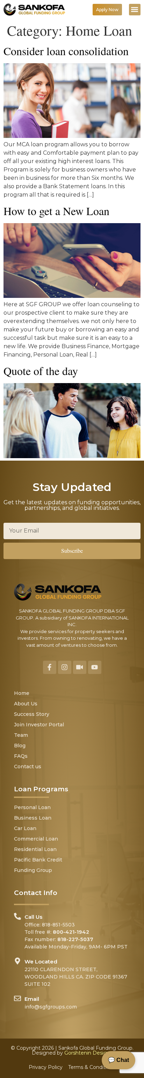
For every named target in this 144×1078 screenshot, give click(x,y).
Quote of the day (40, 370)
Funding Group (33, 870)
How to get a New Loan (56, 210)
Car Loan (25, 828)
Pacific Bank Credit (38, 860)
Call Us (33, 917)
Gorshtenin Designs (88, 1053)
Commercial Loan (36, 839)
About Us (25, 704)
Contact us (27, 766)
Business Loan (32, 818)
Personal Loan (32, 807)
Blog (20, 745)
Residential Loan (35, 849)
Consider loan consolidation (66, 50)
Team (21, 735)
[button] (135, 9)
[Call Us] (17, 916)
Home (21, 693)
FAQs (21, 756)
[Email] (17, 998)
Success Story (31, 714)
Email (31, 999)
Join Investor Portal (39, 724)
